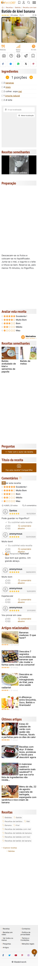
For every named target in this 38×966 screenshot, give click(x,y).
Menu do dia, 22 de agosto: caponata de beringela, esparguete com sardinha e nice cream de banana (19, 794)
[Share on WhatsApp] (18, 64)
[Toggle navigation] (34, 2)
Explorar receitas (10, 848)
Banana (8, 825)
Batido (19, 817)
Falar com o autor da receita (20, 452)
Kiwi (18, 825)
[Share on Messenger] (11, 64)
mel (20, 91)
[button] (4, 30)
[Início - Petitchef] (3, 7)
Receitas (6, 929)
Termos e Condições (25, 939)
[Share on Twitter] (26, 64)
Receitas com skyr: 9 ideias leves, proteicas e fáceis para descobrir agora (27, 752)
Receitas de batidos (13, 821)
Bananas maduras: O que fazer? (27, 635)
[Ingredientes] (4, 483)
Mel (28, 821)
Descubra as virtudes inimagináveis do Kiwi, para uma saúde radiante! (18, 681)
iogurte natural (12, 95)
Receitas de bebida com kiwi (17, 837)
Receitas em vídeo (7, 933)
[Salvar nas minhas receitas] (32, 55)
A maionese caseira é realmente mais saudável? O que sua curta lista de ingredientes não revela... (18, 772)
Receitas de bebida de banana (18, 833)
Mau (17, 330)
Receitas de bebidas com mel (18, 829)
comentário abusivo (24, 526)
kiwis (8, 87)
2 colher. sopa (13, 91)
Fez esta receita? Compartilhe (19, 470)
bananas (9, 83)
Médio (18, 327)
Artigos (6, 947)
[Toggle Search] (28, 2)
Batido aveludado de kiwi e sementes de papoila (9, 366)
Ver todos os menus (7, 939)
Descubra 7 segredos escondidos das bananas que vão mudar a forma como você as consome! (19, 658)
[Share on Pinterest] (33, 64)
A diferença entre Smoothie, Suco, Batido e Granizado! (27, 701)
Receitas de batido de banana (18, 841)
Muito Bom (21, 320)
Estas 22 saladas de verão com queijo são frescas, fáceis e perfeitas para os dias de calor (19, 730)
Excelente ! (21, 316)
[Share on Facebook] (3, 64)
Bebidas (8, 817)
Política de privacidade (25, 933)
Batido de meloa (25, 362)
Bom (17, 323)
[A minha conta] (24, 2)
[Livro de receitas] (19, 2)
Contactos (26, 929)
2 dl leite (8, 100)
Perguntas (7, 944)
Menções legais (28, 944)
